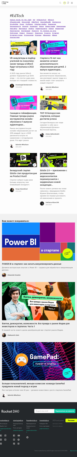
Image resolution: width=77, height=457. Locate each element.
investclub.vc (44, 420)
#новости (35, 31)
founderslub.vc (31, 420)
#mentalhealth (45, 22)
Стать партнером (44, 426)
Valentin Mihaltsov (52, 87)
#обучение (14, 33)
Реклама (71, 420)
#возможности (15, 26)
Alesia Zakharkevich (52, 134)
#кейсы (31, 29)
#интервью (23, 29)
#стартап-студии (16, 35)
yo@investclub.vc (44, 428)
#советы (47, 33)
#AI (34, 20)
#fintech (51, 20)
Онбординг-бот (44, 423)
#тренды (38, 35)
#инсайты (13, 29)
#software (29, 24)
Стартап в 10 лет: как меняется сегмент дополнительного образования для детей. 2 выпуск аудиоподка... (53, 64)
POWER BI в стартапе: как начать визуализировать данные (31, 264)
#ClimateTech (41, 20)
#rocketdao (14, 24)
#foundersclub (15, 22)
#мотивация (25, 31)
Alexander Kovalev (14, 275)
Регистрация (3, 423)
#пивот (22, 33)
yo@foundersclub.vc (31, 431)
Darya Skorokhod (22, 189)
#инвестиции (50, 26)
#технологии (28, 35)
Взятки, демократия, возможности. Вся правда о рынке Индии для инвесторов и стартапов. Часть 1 (36, 325)
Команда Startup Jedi (18, 424)
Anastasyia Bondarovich (24, 85)
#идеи (41, 26)
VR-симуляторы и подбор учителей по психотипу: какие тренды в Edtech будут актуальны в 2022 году (22, 64)
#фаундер (47, 35)
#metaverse (56, 22)
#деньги (25, 26)
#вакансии (52, 24)
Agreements (73, 450)
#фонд (54, 35)
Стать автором (17, 428)
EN (64, 3)
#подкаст (29, 33)
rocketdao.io (4, 420)
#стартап (55, 33)
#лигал (51, 29)
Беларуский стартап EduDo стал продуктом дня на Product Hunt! (23, 173)
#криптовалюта (41, 29)
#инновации (60, 26)
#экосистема (14, 37)
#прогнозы (39, 33)
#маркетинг (59, 29)
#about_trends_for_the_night (20, 20)
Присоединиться (31, 423)
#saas (22, 24)
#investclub (26, 22)
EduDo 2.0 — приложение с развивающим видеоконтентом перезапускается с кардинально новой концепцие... (53, 177)
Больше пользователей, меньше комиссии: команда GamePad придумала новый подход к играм (33, 385)
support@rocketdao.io (5, 429)
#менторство (15, 31)
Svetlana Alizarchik (52, 202)
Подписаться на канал (30, 427)
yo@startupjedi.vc (18, 430)
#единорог (34, 26)
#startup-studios (40, 24)
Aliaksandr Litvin (13, 335)
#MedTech (35, 22)
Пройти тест (3, 426)
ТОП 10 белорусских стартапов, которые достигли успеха (50, 116)
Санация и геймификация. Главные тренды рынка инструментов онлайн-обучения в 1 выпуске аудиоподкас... (23, 119)
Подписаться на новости (65, 411)
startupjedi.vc (18, 420)
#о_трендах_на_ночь (48, 31)
